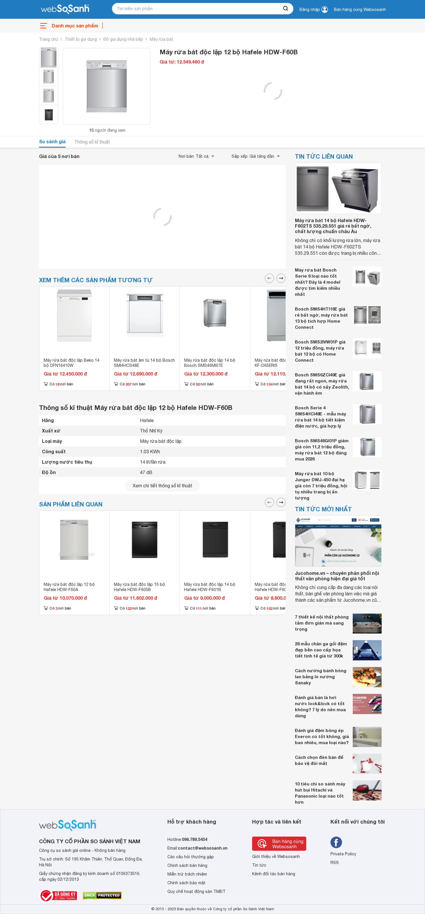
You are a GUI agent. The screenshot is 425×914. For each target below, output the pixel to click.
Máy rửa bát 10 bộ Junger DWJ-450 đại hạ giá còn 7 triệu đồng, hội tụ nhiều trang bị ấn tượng (321, 485)
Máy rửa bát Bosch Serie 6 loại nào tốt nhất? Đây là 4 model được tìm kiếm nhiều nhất (317, 282)
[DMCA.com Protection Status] (102, 895)
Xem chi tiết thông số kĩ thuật (162, 485)
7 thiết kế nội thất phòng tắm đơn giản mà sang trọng (322, 622)
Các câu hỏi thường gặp (190, 856)
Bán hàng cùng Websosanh (360, 9)
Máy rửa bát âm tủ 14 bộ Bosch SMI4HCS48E (144, 363)
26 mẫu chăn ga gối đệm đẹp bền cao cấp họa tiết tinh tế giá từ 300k (321, 649)
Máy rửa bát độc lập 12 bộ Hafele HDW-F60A (69, 587)
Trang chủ (48, 39)
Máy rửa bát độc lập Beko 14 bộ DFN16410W (71, 363)
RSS (334, 862)
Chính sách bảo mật (186, 882)
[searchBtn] (286, 8)
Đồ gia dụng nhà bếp (123, 39)
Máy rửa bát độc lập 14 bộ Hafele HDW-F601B (209, 587)
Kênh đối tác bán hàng (273, 874)
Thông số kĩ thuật (92, 141)
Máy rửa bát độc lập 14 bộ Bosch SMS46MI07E (209, 363)
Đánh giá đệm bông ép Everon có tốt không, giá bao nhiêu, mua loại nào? (322, 736)
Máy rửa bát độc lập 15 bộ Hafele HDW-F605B (139, 587)
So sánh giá (52, 141)
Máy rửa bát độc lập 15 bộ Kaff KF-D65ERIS (285, 363)
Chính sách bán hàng (187, 865)
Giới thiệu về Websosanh (276, 856)
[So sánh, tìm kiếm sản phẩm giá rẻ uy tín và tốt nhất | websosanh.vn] (65, 9)
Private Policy (343, 854)
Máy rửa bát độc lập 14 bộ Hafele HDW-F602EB (280, 587)
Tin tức (259, 865)
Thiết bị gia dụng (81, 39)
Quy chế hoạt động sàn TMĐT (196, 891)
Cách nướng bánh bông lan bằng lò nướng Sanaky (320, 676)
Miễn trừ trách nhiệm (187, 874)
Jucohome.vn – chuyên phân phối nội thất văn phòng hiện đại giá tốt (337, 575)
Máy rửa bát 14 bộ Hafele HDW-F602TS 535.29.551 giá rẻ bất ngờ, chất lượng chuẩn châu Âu (333, 226)
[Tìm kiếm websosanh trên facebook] (336, 842)
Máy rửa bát (161, 39)
